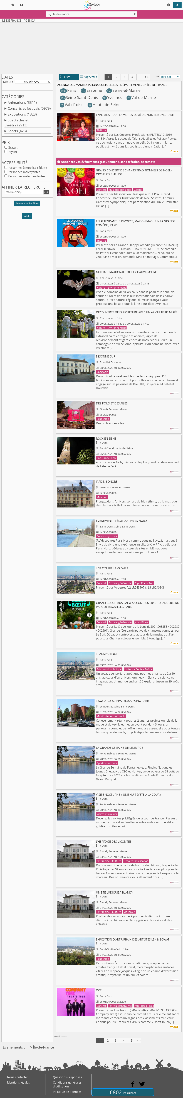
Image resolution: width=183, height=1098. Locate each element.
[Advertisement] (91, 48)
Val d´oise (72, 104)
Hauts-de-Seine (104, 104)
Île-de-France (43, 1047)
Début (7, 82)
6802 (123, 1092)
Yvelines (112, 97)
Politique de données (67, 1092)
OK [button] (46, 192)
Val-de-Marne (141, 97)
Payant (12, 152)
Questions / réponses (67, 1077)
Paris (68, 90)
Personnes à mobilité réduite (27, 168)
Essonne (91, 90)
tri (158, 77)
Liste (65, 77)
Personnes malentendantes (26, 176)
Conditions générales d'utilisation (67, 1084)
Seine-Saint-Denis (79, 97)
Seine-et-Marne (123, 90)
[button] (27, 205)
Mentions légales (18, 1082)
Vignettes (88, 77)
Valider (27, 216)
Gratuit (13, 147)
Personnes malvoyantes (24, 172)
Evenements (13, 1047)
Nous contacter (17, 1077)
